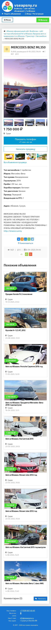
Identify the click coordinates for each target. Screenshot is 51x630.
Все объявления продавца (15, 162)
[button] (45, 61)
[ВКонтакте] (18, 239)
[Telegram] (32, 239)
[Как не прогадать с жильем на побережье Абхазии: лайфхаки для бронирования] (42, 156)
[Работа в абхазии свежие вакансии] (31, 156)
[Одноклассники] (22, 239)
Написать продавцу (25, 149)
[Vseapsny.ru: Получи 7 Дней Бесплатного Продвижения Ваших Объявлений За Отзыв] (9, 156)
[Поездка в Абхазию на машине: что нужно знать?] (20, 156)
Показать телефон (25, 140)
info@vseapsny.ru (27, 618)
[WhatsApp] (28, 239)
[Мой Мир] (25, 239)
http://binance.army (13, 231)
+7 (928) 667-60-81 (27, 610)
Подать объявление (12, 14)
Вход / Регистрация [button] (34, 14)
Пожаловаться (26, 243)
